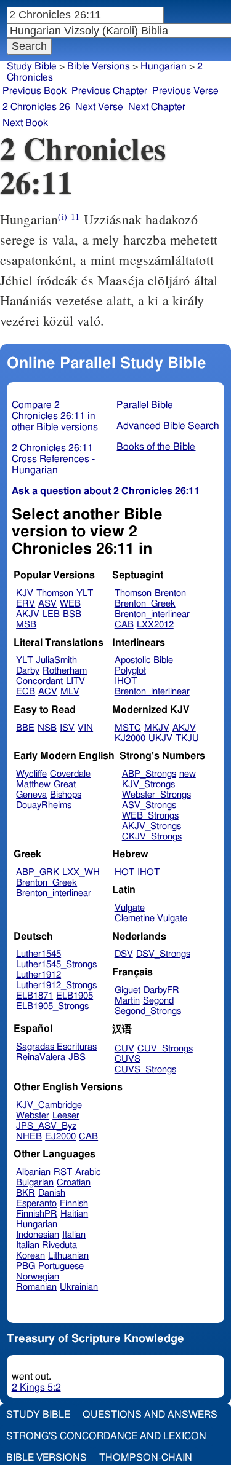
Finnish (74, 1203)
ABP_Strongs (149, 774)
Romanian (36, 1287)
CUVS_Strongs (145, 1069)
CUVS (127, 1059)
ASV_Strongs (149, 805)
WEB (70, 603)
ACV (47, 691)
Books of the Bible (155, 447)
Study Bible (32, 66)
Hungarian (36, 1224)
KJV (24, 593)
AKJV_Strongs (151, 826)
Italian (74, 1234)
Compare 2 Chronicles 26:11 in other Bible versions (55, 416)
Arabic (88, 1172)
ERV (25, 603)
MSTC (128, 727)
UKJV (160, 738)
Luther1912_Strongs (56, 985)
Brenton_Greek (145, 603)
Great (65, 784)
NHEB (29, 1136)
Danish (51, 1193)
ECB (25, 691)
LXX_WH (81, 872)
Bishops (65, 794)
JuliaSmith (56, 660)
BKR (25, 1193)
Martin (127, 1000)
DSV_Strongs (163, 954)
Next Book (25, 123)
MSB (26, 624)
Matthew (33, 784)
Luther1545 (38, 954)
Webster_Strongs (156, 794)
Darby (27, 670)
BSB (72, 614)
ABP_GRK (37, 872)
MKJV (156, 727)
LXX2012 (155, 624)
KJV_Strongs (148, 784)
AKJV (27, 614)
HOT (124, 872)
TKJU (187, 738)
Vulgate (130, 908)
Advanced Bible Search (167, 426)
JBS (77, 1057)
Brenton (170, 593)
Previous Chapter (109, 91)
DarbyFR (161, 990)
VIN (85, 727)
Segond (158, 1000)
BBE (25, 727)
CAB (124, 624)
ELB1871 (34, 995)
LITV (75, 681)
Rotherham (65, 670)
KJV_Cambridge (49, 1105)
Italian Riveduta (46, 1245)
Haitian (74, 1214)
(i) (62, 216)
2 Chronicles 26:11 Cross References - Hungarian (53, 459)
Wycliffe (31, 774)
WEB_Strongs (150, 815)
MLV (69, 691)
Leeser (65, 1115)
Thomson (54, 593)
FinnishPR (36, 1214)
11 (75, 216)
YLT (84, 593)
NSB (47, 727)
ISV (67, 727)
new (187, 774)
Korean (30, 1255)
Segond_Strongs (148, 1011)
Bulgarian (35, 1182)
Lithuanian (68, 1255)
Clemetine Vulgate (151, 918)
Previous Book (34, 91)
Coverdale (70, 774)
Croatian (74, 1182)
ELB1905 (74, 995)
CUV (124, 1048)
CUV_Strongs (165, 1048)
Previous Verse (185, 91)
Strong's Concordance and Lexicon (106, 1436)
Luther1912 (38, 975)
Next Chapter (156, 107)
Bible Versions (98, 66)
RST (63, 1172)
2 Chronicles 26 (36, 107)
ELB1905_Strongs (52, 1006)
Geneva (31, 794)
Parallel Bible (144, 405)
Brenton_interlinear (152, 614)
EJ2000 (60, 1136)
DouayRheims (43, 805)
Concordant (39, 681)
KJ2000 (130, 738)
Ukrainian (79, 1287)
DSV (124, 954)
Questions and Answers (150, 1415)
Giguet (127, 990)
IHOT (126, 681)
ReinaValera (40, 1057)
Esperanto (36, 1203)
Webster (32, 1115)
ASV (47, 603)
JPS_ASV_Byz (46, 1126)
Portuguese (61, 1266)
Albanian (33, 1172)
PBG (25, 1266)
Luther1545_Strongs (56, 964)
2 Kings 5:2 (36, 1387)
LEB (51, 614)
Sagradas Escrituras (56, 1046)
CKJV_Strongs (152, 836)
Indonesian (37, 1234)
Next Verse (99, 107)
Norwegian (37, 1276)
